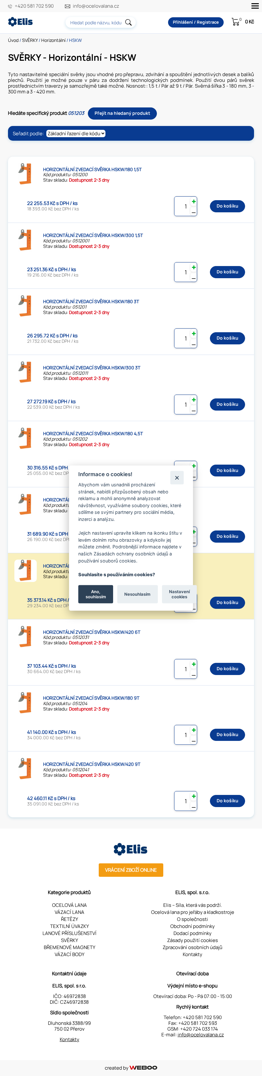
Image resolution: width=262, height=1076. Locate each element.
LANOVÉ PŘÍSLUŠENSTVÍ (69, 933)
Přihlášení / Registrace (196, 22)
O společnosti (192, 919)
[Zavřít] (176, 477)
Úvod (13, 40)
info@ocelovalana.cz (96, 6)
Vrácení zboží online (131, 870)
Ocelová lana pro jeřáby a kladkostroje (192, 912)
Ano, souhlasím (96, 594)
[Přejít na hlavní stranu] (21, 24)
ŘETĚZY (69, 919)
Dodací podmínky (192, 933)
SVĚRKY (30, 40)
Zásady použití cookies (192, 940)
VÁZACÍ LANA (69, 912)
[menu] (255, 6)
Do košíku (227, 206)
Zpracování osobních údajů (192, 947)
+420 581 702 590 (34, 6)
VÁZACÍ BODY (69, 954)
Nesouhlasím (137, 594)
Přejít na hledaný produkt (122, 113)
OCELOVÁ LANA (69, 905)
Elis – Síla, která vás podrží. (192, 905)
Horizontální (53, 40)
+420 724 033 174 (199, 1028)
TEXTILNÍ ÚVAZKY (69, 926)
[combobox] (101, 22)
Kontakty (192, 954)
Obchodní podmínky (192, 926)
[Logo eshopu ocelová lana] (131, 854)
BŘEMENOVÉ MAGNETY (69, 947)
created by (117, 1067)
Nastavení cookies (179, 594)
